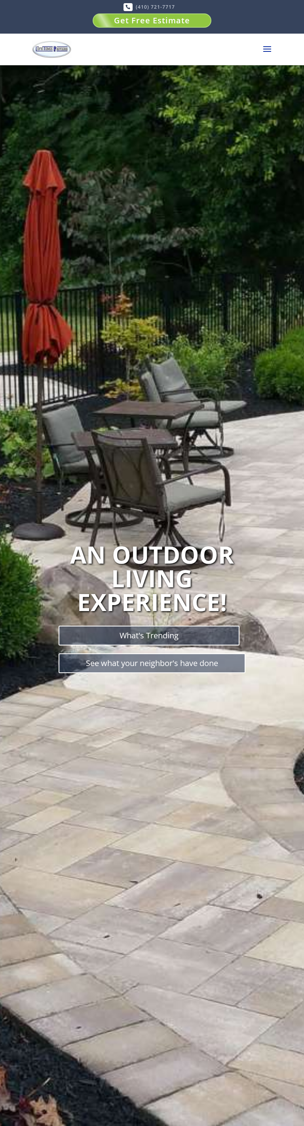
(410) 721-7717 (155, 7)
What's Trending (149, 635)
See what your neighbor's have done (152, 663)
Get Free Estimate (152, 20)
